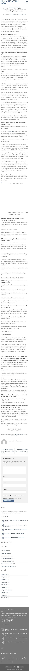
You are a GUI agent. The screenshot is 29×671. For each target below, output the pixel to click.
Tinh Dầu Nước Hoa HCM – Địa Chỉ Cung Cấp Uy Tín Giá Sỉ (16, 521)
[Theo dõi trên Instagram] (5, 620)
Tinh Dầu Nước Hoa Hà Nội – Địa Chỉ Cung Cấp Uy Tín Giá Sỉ (16, 525)
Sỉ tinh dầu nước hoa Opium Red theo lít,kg (14, 533)
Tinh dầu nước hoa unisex (7, 370)
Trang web (5, 489)
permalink (15, 435)
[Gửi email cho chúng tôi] (9, 620)
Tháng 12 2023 (4, 587)
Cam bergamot (11, 131)
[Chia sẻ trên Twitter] (13, 430)
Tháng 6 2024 (4, 577)
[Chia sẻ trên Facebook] (11, 430)
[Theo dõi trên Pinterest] (12, 620)
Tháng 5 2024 (4, 579)
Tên (4, 476)
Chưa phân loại (4, 550)
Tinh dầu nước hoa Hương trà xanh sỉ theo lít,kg (16, 529)
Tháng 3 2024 (4, 584)
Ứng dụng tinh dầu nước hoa (8, 566)
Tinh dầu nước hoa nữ (6, 561)
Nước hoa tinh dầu (10, 2)
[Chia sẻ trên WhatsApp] (8, 430)
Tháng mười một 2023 (6, 590)
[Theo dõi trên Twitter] (7, 620)
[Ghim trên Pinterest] (18, 430)
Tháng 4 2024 (4, 582)
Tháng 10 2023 (4, 592)
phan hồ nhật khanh (21, 14)
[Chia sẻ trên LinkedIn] (20, 430)
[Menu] (25, 2)
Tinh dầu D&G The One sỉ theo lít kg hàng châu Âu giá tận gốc (7, 451)
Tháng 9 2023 (4, 595)
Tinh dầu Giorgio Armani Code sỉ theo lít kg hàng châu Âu (21, 451)
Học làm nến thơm (5, 553)
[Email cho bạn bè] (16, 430)
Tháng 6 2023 (4, 597)
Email (4, 483)
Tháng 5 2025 (4, 574)
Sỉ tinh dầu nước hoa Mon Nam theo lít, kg (14, 537)
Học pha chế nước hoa (6, 556)
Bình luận (5, 465)
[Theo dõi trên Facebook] (2, 620)
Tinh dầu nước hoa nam (14, 7)
